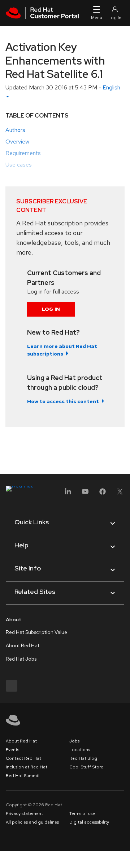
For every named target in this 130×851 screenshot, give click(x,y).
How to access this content (63, 401)
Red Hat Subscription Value (36, 632)
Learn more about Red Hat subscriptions (62, 350)
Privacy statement (24, 813)
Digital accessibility (89, 822)
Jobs (74, 741)
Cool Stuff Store (86, 767)
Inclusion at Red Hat (26, 767)
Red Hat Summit (23, 776)
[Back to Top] (122, 838)
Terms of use (82, 813)
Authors (15, 130)
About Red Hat (22, 645)
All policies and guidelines (32, 822)
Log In (51, 309)
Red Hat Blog (83, 758)
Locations (79, 750)
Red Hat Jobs (21, 659)
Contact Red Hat (23, 758)
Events (12, 750)
